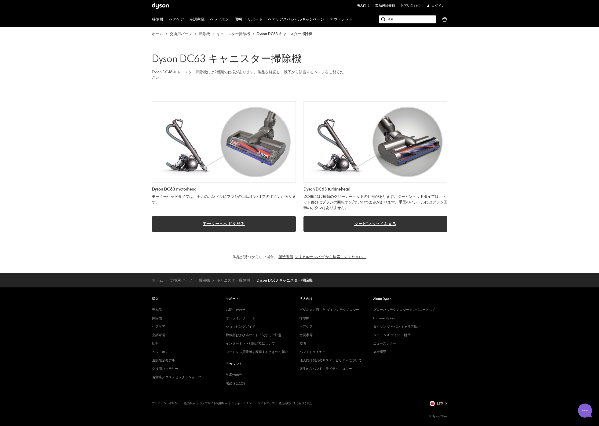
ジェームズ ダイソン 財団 (392, 335)
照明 (238, 19)
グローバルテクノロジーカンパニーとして (404, 310)
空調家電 (197, 19)
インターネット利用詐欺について (250, 343)
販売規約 (189, 403)
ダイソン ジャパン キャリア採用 (396, 327)
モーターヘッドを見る (224, 223)
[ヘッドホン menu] (231, 19)
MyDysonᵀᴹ (234, 375)
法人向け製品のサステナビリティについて (331, 360)
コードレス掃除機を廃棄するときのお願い (257, 352)
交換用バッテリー (165, 369)
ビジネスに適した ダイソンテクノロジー (329, 310)
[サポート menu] (265, 19)
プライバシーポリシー (166, 403)
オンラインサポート (240, 318)
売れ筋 (157, 310)
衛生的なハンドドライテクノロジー (326, 369)
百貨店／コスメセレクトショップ (176, 377)
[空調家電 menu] (207, 19)
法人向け (363, 5)
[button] (438, 403)
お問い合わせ (410, 5)
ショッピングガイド (240, 327)
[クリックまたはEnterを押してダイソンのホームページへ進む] (160, 6)
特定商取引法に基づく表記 (295, 403)
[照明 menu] (244, 19)
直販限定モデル (163, 360)
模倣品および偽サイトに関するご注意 (253, 335)
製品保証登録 (385, 5)
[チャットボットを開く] (585, 411)
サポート (255, 19)
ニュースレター (384, 343)
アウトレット (341, 19)
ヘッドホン (219, 19)
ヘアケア (176, 19)
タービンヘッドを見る (375, 223)
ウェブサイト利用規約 (213, 403)
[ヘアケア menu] (186, 19)
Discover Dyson (384, 318)
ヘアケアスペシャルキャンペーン (296, 19)
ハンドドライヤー (313, 352)
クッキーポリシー (242, 403)
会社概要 (379, 352)
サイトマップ (266, 403)
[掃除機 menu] (165, 19)
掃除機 (157, 19)
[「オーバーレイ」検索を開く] (407, 19)
